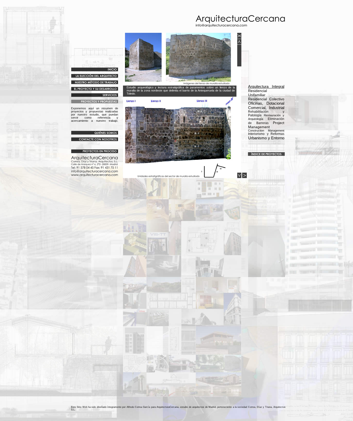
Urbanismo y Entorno (266, 138)
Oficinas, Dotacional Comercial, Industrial (266, 105)
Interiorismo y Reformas (266, 134)
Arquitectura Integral (266, 86)
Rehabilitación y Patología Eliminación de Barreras (266, 117)
